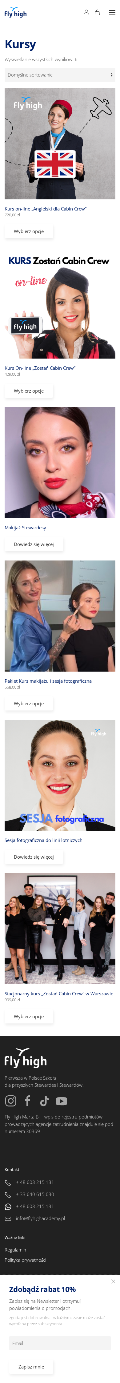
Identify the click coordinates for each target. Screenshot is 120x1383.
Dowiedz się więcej (34, 544)
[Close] (113, 1281)
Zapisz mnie (31, 1367)
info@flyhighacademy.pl (40, 1218)
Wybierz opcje (29, 231)
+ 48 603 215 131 (35, 1182)
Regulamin (15, 1250)
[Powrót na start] (15, 12)
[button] (112, 12)
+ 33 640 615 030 (35, 1194)
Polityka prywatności (25, 1260)
